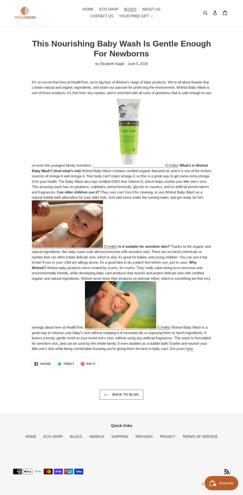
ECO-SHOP (53, 437)
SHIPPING (119, 437)
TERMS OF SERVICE (200, 437)
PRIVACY (167, 437)
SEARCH (96, 437)
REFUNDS (144, 437)
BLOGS (76, 437)
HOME (30, 437)
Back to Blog (125, 394)
